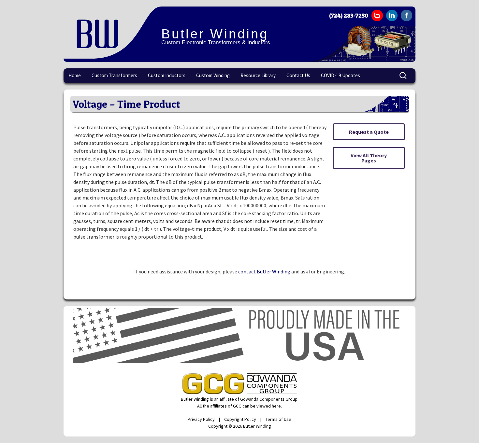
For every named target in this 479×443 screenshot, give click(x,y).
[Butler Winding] (112, 33)
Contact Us (298, 75)
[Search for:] (403, 76)
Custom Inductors (166, 75)
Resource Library (258, 75)
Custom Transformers (114, 75)
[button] (368, 131)
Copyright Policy (240, 419)
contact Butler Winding (264, 271)
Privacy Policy (201, 419)
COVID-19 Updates (340, 75)
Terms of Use (278, 419)
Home (74, 75)
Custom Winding (213, 75)
